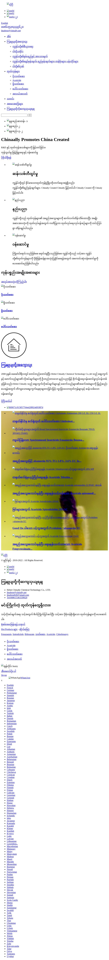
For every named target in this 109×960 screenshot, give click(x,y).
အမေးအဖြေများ (15, 103)
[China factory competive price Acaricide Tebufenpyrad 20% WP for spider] (53, 469)
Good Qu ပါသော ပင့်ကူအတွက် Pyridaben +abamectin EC (46, 528)
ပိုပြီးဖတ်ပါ (6, 401)
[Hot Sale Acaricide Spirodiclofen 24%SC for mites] (35, 501)
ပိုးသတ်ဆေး (18, 76)
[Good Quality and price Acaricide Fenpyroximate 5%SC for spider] (45, 536)
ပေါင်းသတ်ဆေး (20, 89)
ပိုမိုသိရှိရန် (6, 157)
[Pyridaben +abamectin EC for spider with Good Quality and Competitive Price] (57, 521)
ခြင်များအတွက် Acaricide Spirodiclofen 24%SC (40, 509)
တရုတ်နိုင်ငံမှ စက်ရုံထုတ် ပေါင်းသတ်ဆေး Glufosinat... (43, 421)
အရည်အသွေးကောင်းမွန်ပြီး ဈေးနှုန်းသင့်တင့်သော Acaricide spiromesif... (54, 493)
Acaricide (16, 80)
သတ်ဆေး (40, 634)
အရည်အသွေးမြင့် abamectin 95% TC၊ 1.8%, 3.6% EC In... (46, 460)
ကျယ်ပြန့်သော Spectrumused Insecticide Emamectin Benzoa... (48, 439)
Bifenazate (29, 634)
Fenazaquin (6, 634)
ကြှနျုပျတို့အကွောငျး (17, 41)
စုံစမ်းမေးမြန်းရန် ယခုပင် (13, 624)
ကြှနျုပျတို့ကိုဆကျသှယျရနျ (21, 108)
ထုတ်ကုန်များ (13, 71)
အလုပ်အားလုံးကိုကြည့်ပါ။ (14, 281)
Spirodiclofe (18, 634)
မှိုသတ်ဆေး (18, 84)
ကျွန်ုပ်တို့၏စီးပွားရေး (22, 46)
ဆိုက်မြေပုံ (24, 629)
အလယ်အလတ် (20, 94)
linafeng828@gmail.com (18, 595)
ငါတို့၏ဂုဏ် (18, 66)
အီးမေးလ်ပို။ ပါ (8, 671)
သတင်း (10, 99)
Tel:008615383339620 (17, 597)
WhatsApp (25, 678)
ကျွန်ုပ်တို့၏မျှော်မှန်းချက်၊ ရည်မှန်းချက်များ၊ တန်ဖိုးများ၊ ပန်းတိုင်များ (45, 61)
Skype (4, 675)
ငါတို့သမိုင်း (17, 51)
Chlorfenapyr (62, 634)
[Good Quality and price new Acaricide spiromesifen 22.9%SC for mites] (57, 485)
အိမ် (9, 36)
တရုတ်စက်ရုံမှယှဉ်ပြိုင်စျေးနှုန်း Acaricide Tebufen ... (42, 477)
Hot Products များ (9, 629)
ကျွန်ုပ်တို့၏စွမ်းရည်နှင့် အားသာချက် (30, 56)
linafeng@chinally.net (16, 592)
